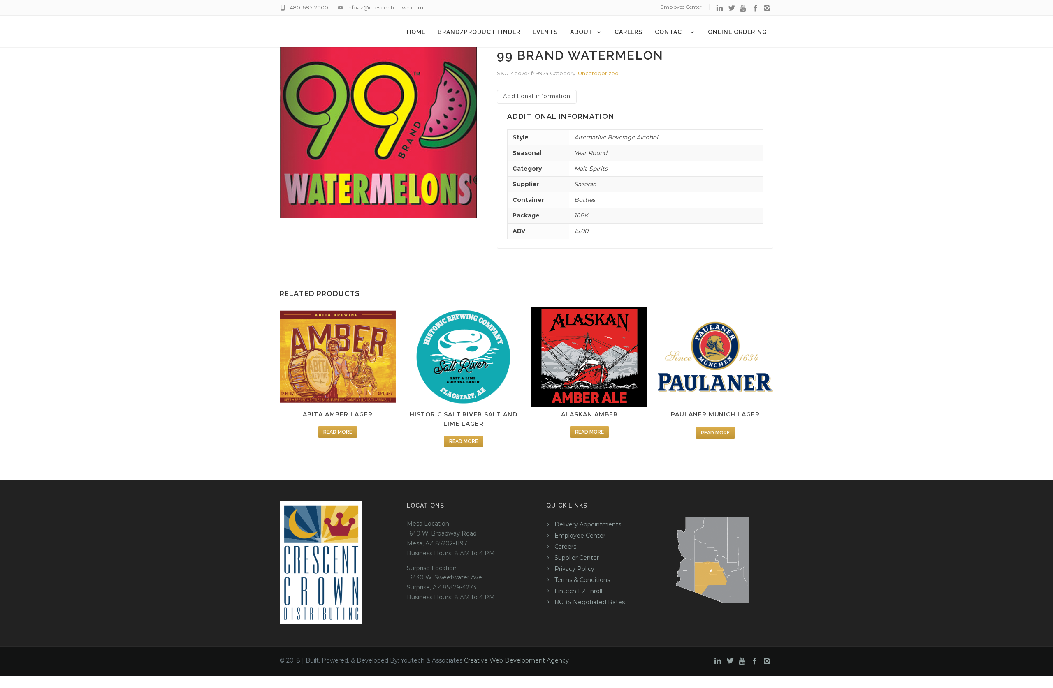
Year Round (590, 153)
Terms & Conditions (582, 580)
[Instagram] (767, 8)
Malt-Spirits (591, 168)
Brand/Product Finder (479, 32)
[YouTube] (743, 8)
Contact (671, 32)
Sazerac (585, 184)
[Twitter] (732, 8)
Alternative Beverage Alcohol (616, 137)
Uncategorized (598, 73)
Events (545, 32)
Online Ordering (737, 32)
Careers (629, 32)
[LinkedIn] (720, 8)
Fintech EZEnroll (578, 591)
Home (416, 32)
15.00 (581, 231)
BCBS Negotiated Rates (589, 602)
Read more (337, 432)
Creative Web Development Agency (516, 660)
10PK (581, 215)
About (581, 32)
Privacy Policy (574, 569)
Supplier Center (576, 557)
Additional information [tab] (537, 96)
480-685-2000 (309, 7)
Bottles (584, 199)
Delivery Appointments (587, 524)
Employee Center (681, 7)
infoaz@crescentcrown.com (385, 7)
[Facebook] (755, 8)
